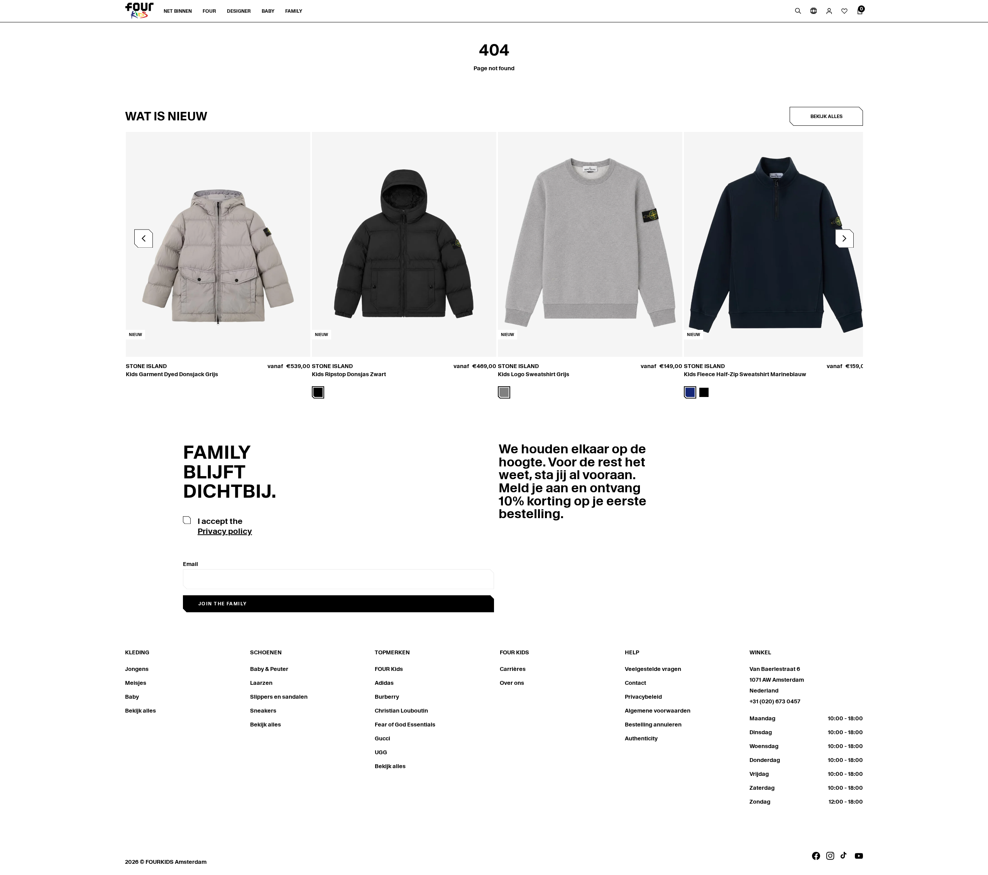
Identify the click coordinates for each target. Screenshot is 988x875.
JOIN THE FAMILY (222, 603)
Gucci (382, 738)
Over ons (512, 683)
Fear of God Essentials (405, 724)
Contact (635, 683)
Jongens (137, 669)
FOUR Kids (389, 669)
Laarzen (261, 683)
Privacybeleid (643, 697)
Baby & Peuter (269, 669)
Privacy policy (225, 531)
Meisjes (135, 683)
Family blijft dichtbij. (229, 471)
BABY (268, 11)
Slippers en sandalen (279, 697)
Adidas (384, 683)
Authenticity (641, 738)
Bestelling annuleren (653, 724)
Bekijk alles (826, 116)
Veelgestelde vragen (653, 669)
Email (190, 564)
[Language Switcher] (813, 11)
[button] (844, 238)
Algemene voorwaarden (657, 711)
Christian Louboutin (401, 711)
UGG (381, 752)
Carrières (513, 669)
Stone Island (146, 366)
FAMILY (293, 11)
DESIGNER (239, 11)
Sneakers (263, 711)
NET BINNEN (178, 11)
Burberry (387, 697)
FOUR (209, 11)
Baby (132, 697)
